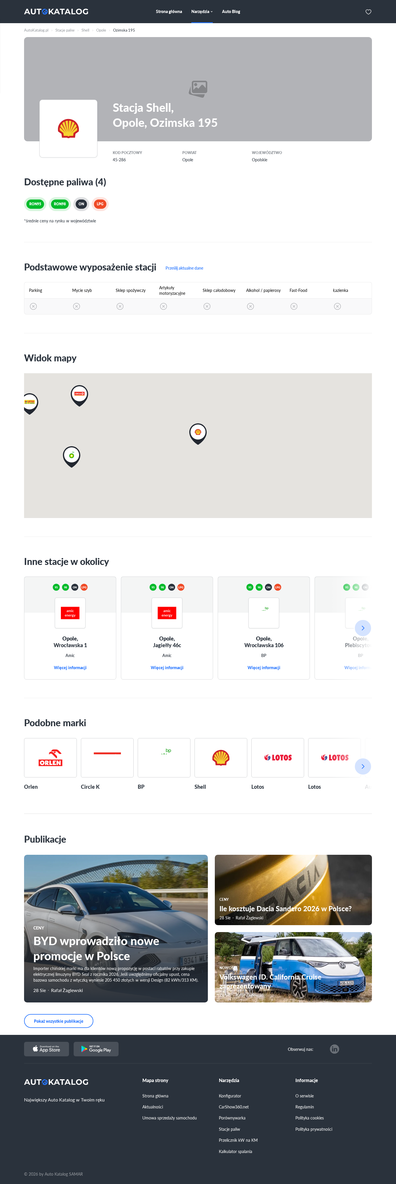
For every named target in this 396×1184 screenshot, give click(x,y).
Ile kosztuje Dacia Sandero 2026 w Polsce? (285, 908)
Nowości (228, 967)
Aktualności (152, 1107)
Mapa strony (155, 1080)
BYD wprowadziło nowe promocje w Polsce (96, 948)
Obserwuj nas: (300, 1049)
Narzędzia (229, 1080)
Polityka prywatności (313, 1129)
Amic (70, 655)
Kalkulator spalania (235, 1151)
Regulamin (304, 1107)
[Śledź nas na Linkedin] (334, 1049)
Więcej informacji (70, 667)
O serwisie (304, 1096)
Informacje (306, 1080)
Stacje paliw (229, 1129)
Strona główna (155, 1096)
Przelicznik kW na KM (238, 1140)
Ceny (38, 928)
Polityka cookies (309, 1118)
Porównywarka (232, 1118)
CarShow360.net (234, 1107)
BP (263, 655)
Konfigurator (230, 1096)
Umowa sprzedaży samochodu (169, 1118)
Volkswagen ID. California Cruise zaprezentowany (270, 981)
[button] (29, 404)
